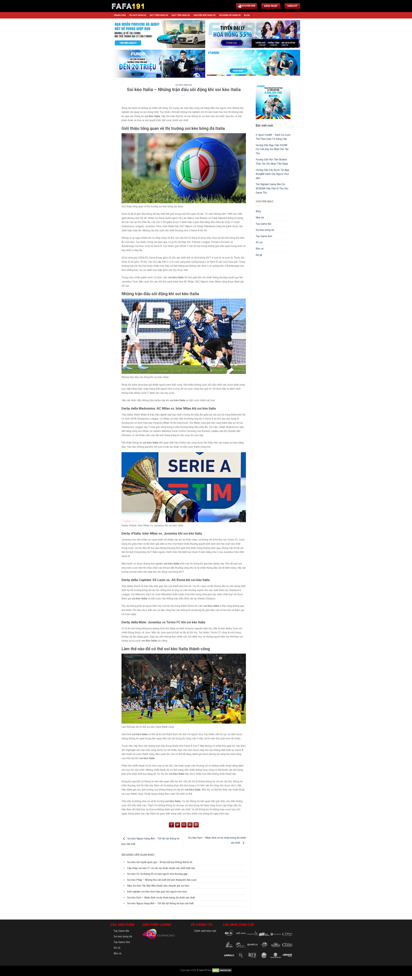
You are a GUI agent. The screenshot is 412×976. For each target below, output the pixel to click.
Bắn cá (259, 248)
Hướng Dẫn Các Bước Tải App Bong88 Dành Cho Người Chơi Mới (272, 174)
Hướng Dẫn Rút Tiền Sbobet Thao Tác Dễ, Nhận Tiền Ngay (272, 161)
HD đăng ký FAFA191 (230, 15)
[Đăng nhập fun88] (253, 64)
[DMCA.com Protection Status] (222, 970)
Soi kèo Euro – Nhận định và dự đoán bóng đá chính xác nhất (161, 897)
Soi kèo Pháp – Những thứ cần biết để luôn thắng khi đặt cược (162, 879)
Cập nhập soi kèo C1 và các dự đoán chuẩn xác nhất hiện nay (161, 868)
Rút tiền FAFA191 (159, 15)
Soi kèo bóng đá (183, 85)
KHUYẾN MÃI (248, 6)
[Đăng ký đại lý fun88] (158, 34)
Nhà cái (260, 217)
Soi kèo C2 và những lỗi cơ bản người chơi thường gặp (157, 873)
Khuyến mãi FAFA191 (205, 15)
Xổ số (259, 242)
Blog (247, 15)
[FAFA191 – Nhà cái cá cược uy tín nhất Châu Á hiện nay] (128, 6)
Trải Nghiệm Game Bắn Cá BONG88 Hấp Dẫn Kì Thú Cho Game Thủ (272, 188)
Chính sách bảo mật (205, 930)
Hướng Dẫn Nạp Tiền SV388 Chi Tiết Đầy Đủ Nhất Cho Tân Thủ (272, 149)
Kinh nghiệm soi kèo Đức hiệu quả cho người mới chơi (157, 891)
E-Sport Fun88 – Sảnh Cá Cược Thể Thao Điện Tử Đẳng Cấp (273, 137)
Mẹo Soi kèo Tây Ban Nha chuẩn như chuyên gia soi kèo (158, 885)
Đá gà (259, 254)
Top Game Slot (264, 236)
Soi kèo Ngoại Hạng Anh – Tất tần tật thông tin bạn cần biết (160, 903)
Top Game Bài (263, 223)
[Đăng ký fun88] (273, 101)
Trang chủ (120, 15)
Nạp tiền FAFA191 (181, 15)
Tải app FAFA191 (137, 15)
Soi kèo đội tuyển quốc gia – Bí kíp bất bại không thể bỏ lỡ (159, 862)
